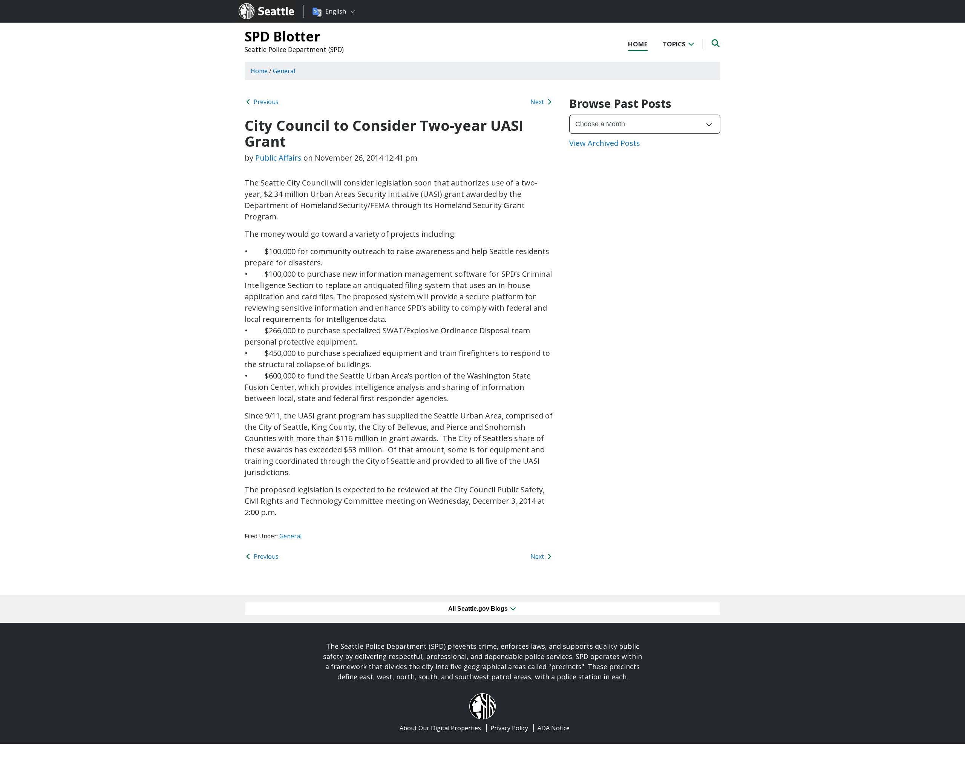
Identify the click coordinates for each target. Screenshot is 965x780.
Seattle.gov (254, 4)
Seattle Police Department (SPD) (294, 49)
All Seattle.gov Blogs (478, 608)
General (290, 536)
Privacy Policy (509, 728)
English (335, 11)
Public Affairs (278, 158)
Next (537, 102)
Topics (675, 44)
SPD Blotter (282, 36)
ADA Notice (554, 728)
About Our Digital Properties (440, 728)
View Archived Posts (604, 143)
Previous (265, 102)
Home (638, 44)
